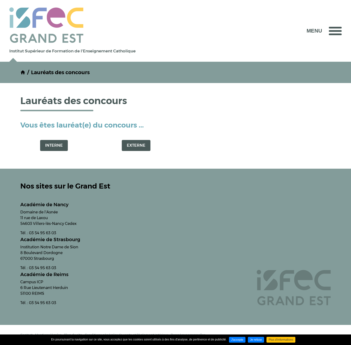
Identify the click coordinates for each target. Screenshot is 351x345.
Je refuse (256, 339)
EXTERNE (136, 145)
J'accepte (237, 339)
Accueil (22, 72)
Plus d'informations (281, 339)
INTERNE (54, 145)
